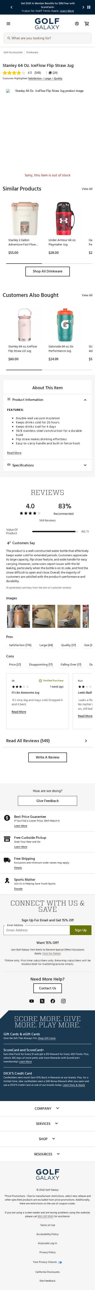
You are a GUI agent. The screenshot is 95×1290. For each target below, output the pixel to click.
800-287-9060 (45, 1216)
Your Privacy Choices (45, 1262)
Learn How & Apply (74, 1085)
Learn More (20, 826)
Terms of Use (47, 1225)
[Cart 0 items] (86, 23)
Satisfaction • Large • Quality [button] (45, 79)
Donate (18, 889)
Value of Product (12, 531)
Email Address (15, 925)
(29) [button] (55, 73)
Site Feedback (47, 1281)
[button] (47, 271)
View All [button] (87, 188)
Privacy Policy (48, 1252)
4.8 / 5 (85, 532)
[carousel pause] (88, 7)
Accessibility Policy (47, 1234)
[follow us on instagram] (63, 1001)
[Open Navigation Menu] (8, 23)
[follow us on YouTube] (31, 1001)
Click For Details (51, 954)
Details (18, 868)
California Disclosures (47, 1272)
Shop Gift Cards (47, 1038)
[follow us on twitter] (42, 1001)
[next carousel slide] (83, 7)
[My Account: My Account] (77, 23)
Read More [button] (14, 453)
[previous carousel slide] (11, 7)
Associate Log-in (47, 1243)
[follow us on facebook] (52, 1001)
